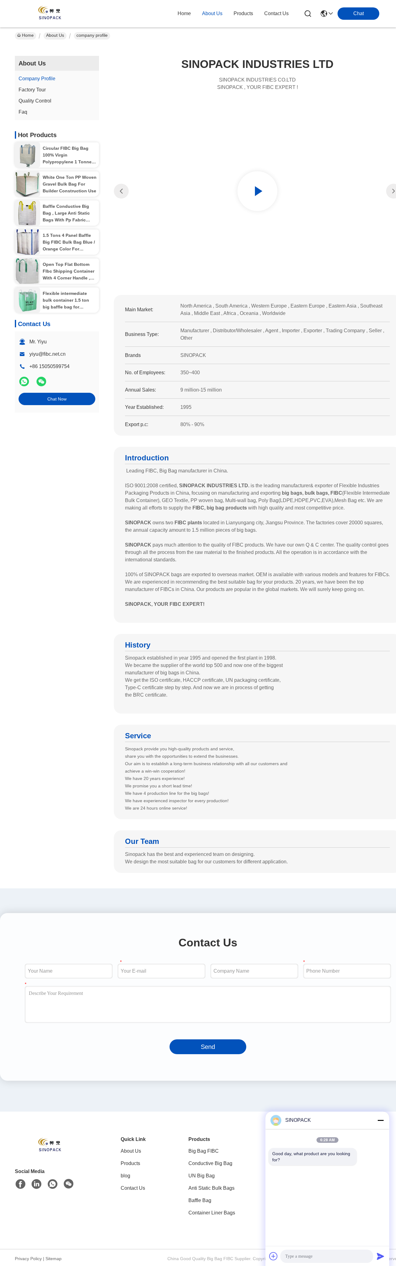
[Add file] (273, 1256)
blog (125, 1175)
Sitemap (53, 1258)
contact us (276, 13)
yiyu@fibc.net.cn (47, 354)
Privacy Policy (28, 1258)
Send (208, 1046)
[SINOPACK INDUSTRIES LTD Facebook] (20, 1184)
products (243, 13)
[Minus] (380, 1120)
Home (184, 13)
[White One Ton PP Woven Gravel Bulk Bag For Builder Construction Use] (27, 184)
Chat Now (57, 398)
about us (212, 13)
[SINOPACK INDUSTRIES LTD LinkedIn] (36, 1184)
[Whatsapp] (25, 384)
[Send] (380, 1256)
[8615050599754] (52, 1184)
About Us (55, 35)
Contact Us (133, 1188)
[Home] (49, 1153)
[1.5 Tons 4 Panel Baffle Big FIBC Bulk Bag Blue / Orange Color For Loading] (27, 242)
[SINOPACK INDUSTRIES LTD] (49, 13)
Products (130, 1163)
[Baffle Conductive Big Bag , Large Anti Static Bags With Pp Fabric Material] (27, 213)
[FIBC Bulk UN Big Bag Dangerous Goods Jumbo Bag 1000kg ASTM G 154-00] (257, 191)
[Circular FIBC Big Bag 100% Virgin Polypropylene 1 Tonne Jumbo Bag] (27, 155)
